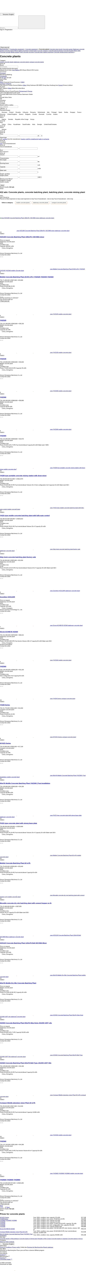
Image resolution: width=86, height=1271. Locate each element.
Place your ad (5, 301)
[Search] (31, 22)
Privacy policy (16, 1247)
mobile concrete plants (23, 202)
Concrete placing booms (55, 50)
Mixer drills (77, 50)
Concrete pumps (68, 49)
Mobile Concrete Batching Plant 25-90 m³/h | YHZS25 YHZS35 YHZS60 (26, 277)
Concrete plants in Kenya (75, 1238)
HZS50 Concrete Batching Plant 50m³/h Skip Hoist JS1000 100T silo (26, 1023)
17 (5, 1207)
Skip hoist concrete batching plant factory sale (18, 557)
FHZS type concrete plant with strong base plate (18, 823)
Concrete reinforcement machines (64, 52)
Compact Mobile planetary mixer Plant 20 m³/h (17, 1103)
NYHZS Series (5, 743)
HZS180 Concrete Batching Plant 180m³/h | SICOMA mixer (22, 237)
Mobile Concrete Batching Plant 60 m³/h (15, 863)
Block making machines (21, 50)
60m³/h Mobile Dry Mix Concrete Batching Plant (18, 983)
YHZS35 (3, 359)
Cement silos (33, 50)
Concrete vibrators (42, 50)
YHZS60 (3, 436)
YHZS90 (3, 397)
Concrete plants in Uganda (59, 1238)
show (2, 185)
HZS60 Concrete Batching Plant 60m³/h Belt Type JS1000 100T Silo (25, 1063)
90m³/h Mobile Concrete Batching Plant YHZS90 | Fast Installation (25, 783)
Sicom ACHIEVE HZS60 (9, 632)
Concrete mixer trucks (55, 49)
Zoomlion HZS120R (7, 597)
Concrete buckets (68, 50)
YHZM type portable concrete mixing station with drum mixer (23, 476)
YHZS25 (3, 320)
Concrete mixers (9, 50)
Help (7, 1241)
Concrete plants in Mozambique (9, 1238)
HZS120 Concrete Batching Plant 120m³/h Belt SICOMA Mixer (23, 943)
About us (2, 1241)
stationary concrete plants (40, 202)
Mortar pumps (15, 52)
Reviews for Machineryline (35, 1247)
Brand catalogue (48, 1247)
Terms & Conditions (6, 1247)
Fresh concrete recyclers (26, 52)
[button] (43, 38)
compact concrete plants (59, 202)
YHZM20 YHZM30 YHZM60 (10, 1180)
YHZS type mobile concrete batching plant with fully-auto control (25, 515)
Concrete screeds (5, 52)
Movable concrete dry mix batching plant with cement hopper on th (25, 903)
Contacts (11, 1241)
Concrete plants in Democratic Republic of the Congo (35, 1238)
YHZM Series (5, 705)
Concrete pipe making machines (43, 52)
